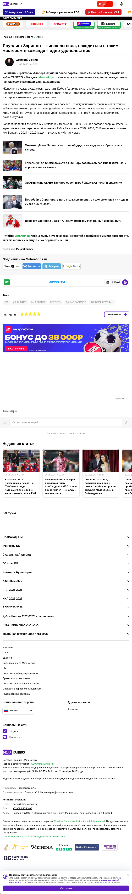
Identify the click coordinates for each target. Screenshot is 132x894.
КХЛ (6, 302)
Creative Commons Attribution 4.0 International (79, 821)
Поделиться (114, 314)
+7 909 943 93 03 (22, 808)
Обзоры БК (10, 563)
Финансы (73, 709)
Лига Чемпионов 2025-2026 (21, 625)
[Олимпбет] (36, 24)
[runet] (6, 847)
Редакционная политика (16, 693)
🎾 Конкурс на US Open (19, 12)
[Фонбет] (60, 24)
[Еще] (127, 4)
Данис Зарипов (76, 302)
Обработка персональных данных (22, 688)
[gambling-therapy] (110, 847)
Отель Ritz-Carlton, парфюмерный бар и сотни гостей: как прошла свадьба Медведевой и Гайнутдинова (100, 486)
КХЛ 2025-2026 (12, 581)
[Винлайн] (13, 24)
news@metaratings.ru (25, 804)
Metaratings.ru (47, 77)
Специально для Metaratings (19, 663)
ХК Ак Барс (19, 302)
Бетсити (55, 302)
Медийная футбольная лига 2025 (25, 634)
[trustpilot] (64, 847)
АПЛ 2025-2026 (13, 607)
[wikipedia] (41, 847)
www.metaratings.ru (42, 763)
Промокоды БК (13, 537)
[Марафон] (84, 23)
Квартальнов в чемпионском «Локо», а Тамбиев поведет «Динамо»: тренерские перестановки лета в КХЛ (20, 486)
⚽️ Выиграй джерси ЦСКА (103, 12)
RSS (5, 668)
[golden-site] (20, 847)
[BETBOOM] (108, 23)
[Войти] (121, 4)
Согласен (66, 888)
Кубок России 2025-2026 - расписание (28, 616)
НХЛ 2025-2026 (12, 598)
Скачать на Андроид (17, 554)
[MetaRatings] (14, 752)
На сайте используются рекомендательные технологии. (34, 836)
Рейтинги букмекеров (17, 572)
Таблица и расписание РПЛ (62, 12)
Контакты (8, 647)
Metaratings (22, 235)
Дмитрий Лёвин (27, 59)
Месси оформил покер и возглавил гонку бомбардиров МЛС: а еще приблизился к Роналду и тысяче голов (61, 486)
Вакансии (8, 657)
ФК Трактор (38, 302)
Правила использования (16, 678)
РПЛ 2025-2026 (12, 590)
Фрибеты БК (11, 546)
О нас (6, 652)
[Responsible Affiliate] (16, 858)
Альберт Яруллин (102, 302)
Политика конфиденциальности (20, 673)
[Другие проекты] (12, 4)
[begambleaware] (87, 847)
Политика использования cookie (21, 683)
